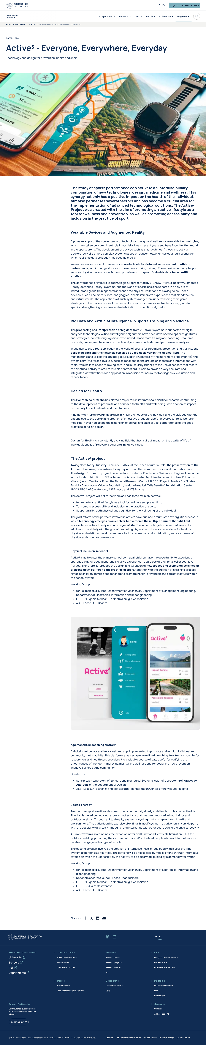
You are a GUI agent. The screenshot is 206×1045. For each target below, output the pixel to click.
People (149, 16)
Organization (63, 962)
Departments (17, 972)
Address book (160, 1014)
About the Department (67, 957)
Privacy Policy (150, 1037)
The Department (105, 16)
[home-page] (12, 16)
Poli (11, 967)
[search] (196, 16)
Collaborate (165, 16)
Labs (137, 16)
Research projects (114, 962)
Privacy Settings (166, 1037)
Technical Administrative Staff (70, 990)
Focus (32, 24)
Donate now (17, 1021)
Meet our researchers (163, 985)
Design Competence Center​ (166, 957)
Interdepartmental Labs (164, 967)
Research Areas (113, 957)
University (15, 957)
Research (123, 16)
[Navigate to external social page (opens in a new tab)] (107, 937)
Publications (159, 995)
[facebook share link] (85, 918)
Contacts (158, 1008)
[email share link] (104, 918)
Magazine (182, 16)
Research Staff (63, 985)
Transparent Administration (128, 1037)
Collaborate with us (114, 985)
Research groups (113, 967)
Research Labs (160, 962)
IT (159, 5)
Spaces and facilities (66, 967)
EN (163, 5)
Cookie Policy (183, 1037)
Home (8, 24)
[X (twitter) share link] (91, 918)
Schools (14, 962)
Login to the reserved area (184, 5)
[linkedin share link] (98, 918)
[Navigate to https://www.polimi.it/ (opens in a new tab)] (17, 5)
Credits (109, 1037)
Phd (107, 972)
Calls (108, 990)
